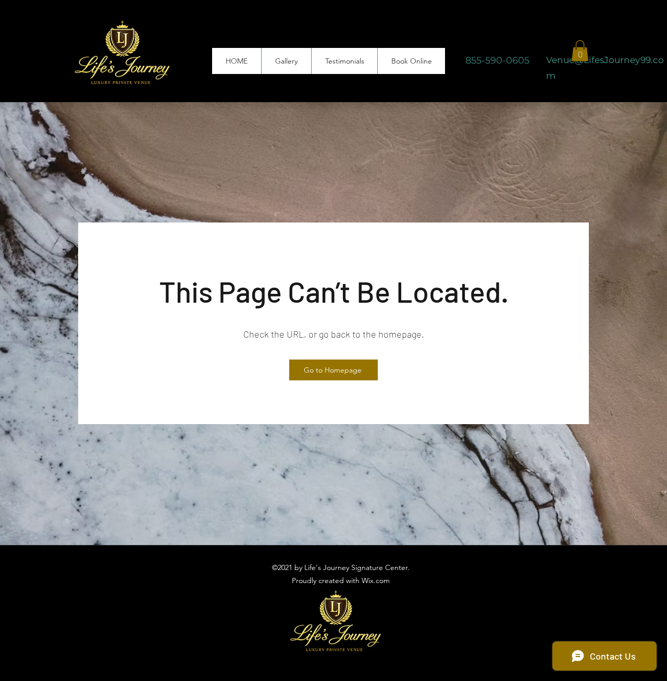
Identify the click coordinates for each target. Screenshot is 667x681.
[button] (580, 50)
